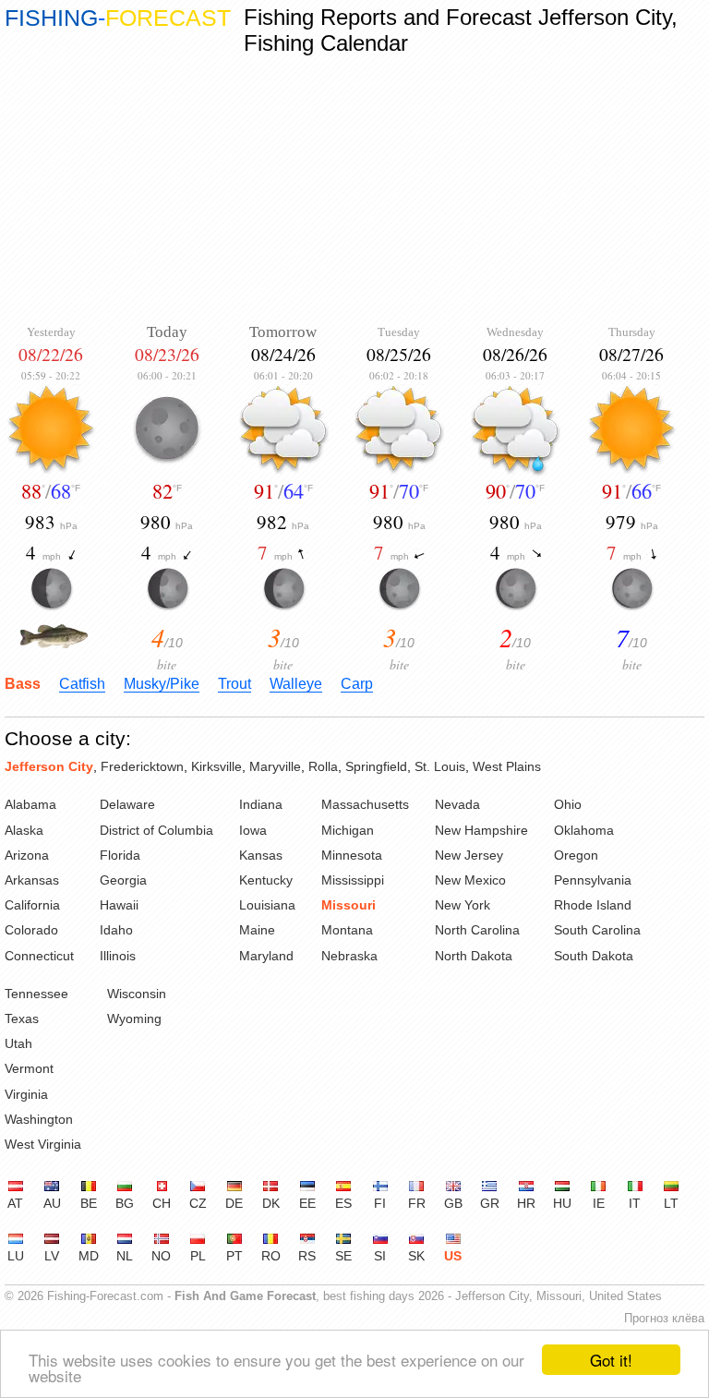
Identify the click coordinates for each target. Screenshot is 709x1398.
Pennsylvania (592, 880)
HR (526, 1203)
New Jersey (469, 855)
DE (234, 1203)
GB (453, 1203)
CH (161, 1203)
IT (635, 1203)
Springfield (376, 766)
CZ (198, 1203)
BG (124, 1203)
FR (417, 1203)
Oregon (576, 855)
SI (380, 1255)
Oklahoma (584, 830)
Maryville (275, 766)
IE (599, 1203)
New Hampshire (481, 830)
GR (489, 1203)
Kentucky (266, 880)
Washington (39, 1119)
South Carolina (597, 929)
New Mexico (470, 880)
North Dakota (473, 955)
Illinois (118, 955)
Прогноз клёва (664, 1318)
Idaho (116, 929)
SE (343, 1255)
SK (416, 1255)
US (453, 1255)
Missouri (348, 905)
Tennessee (36, 993)
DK (271, 1203)
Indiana (260, 804)
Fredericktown (142, 766)
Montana (347, 929)
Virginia (26, 1094)
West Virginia (43, 1144)
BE (88, 1203)
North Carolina (477, 929)
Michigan (347, 830)
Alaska (24, 830)
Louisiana (267, 905)
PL (198, 1255)
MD (88, 1255)
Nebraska (349, 955)
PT (234, 1255)
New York (462, 905)
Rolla (323, 766)
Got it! (611, 1359)
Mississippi (352, 880)
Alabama (30, 804)
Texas (22, 1018)
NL (124, 1255)
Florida (120, 855)
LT (671, 1203)
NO (161, 1255)
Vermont (29, 1068)
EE (307, 1203)
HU (562, 1203)
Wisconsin (136, 993)
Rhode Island (592, 905)
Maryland (266, 955)
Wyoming (134, 1018)
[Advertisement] (354, 189)
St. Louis (440, 766)
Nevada (457, 804)
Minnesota (351, 855)
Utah (18, 1043)
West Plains (507, 766)
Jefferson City (49, 766)
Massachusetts (365, 804)
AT (15, 1203)
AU (52, 1203)
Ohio (568, 804)
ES (343, 1203)
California (32, 905)
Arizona (27, 855)
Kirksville (216, 766)
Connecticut (39, 955)
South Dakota (593, 955)
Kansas (260, 855)
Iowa (253, 830)
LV (51, 1255)
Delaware (127, 804)
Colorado (31, 929)
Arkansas (32, 880)
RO (271, 1255)
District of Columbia (156, 830)
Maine (257, 929)
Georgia (123, 880)
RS (307, 1255)
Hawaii (119, 905)
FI (380, 1203)
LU (15, 1255)
